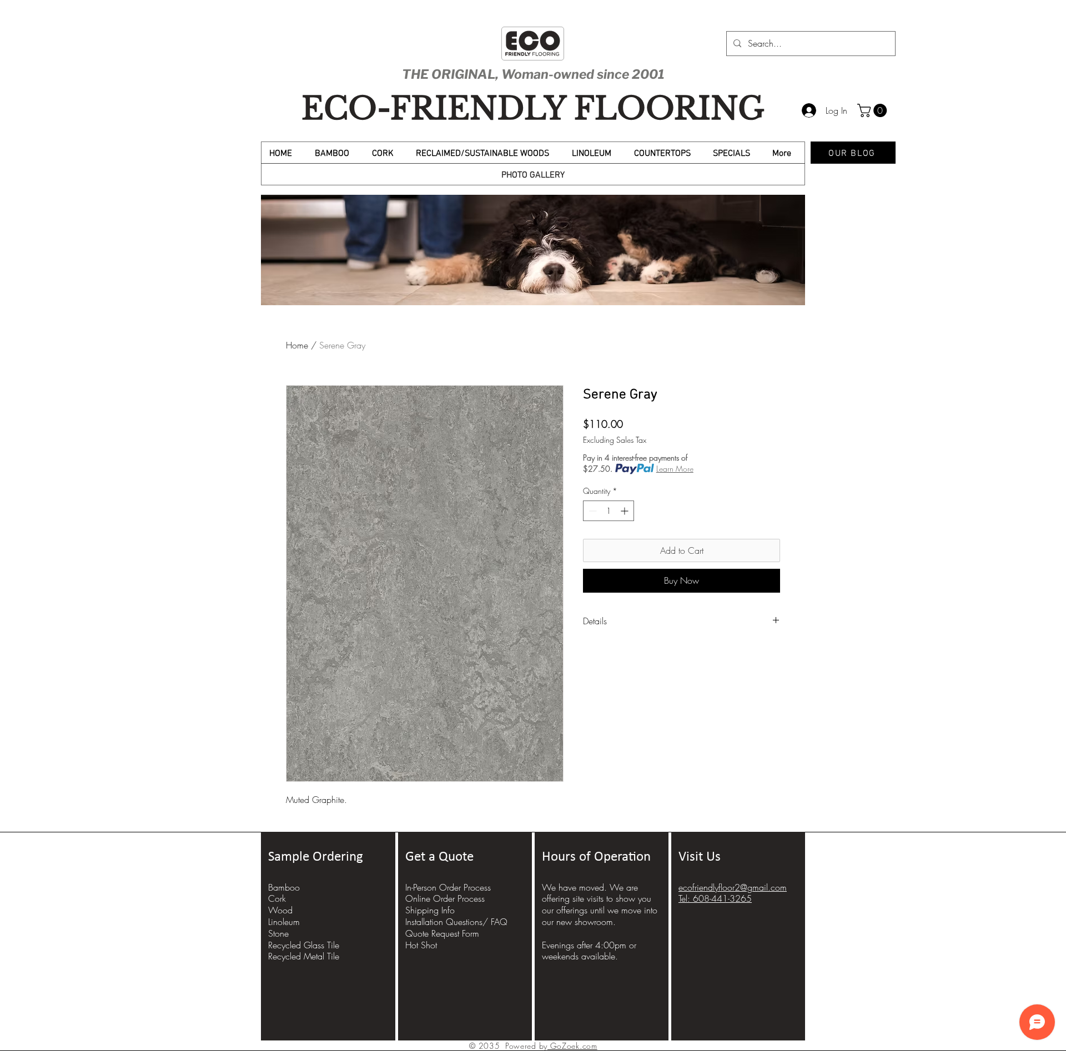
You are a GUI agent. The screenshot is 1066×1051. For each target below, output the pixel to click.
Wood (280, 910)
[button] (873, 110)
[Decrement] (592, 511)
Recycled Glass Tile (303, 945)
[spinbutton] (609, 511)
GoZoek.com (572, 1045)
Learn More (674, 468)
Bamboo (284, 887)
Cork (277, 898)
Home (297, 345)
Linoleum (284, 922)
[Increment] (625, 511)
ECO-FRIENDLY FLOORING (533, 109)
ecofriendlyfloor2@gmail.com (732, 887)
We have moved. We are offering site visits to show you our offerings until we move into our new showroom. (599, 904)
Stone (278, 933)
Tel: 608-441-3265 (715, 898)
